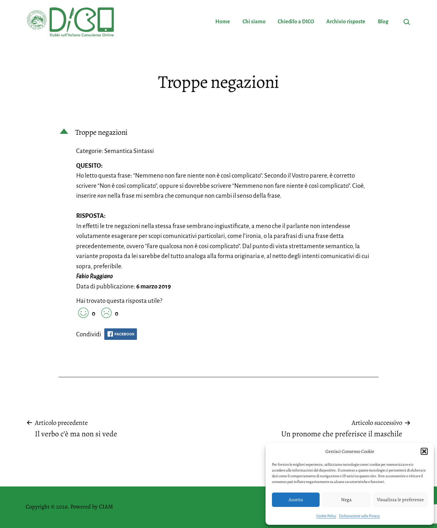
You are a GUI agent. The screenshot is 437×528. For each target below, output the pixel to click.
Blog (383, 22)
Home (222, 22)
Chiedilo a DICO (296, 22)
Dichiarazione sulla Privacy (359, 516)
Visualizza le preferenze (400, 499)
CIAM (106, 506)
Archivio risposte (345, 22)
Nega (346, 499)
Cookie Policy (326, 516)
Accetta (296, 499)
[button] (424, 451)
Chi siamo (254, 22)
